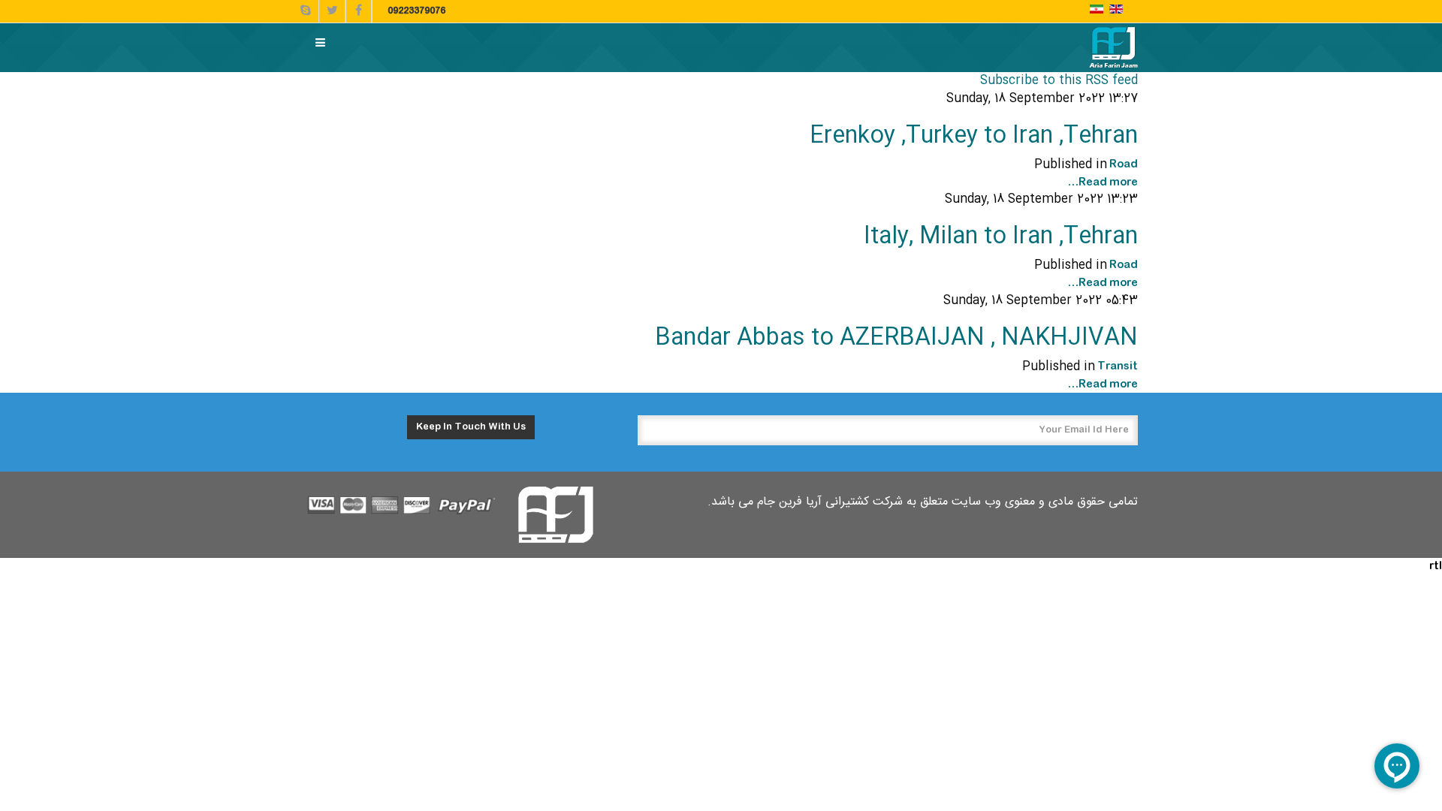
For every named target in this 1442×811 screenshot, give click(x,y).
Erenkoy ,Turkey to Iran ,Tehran (974, 136)
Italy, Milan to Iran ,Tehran (1001, 237)
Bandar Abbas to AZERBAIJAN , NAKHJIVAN (896, 338)
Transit (1117, 366)
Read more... (1102, 182)
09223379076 (416, 11)
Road (1123, 164)
